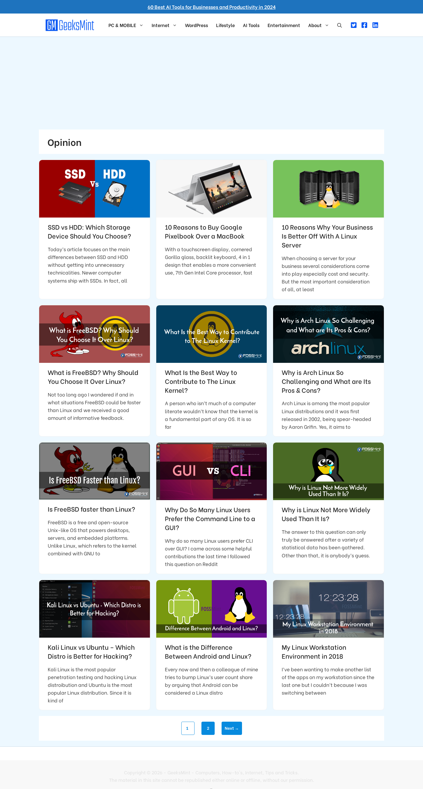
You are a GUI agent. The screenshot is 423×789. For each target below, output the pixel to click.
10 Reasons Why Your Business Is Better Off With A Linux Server (327, 235)
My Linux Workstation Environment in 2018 (314, 651)
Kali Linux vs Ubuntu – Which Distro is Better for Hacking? (91, 651)
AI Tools (251, 25)
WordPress (196, 25)
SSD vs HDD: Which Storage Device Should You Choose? (89, 231)
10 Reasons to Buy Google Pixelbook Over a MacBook (205, 231)
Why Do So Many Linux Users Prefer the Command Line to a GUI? (210, 518)
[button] (339, 25)
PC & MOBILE (122, 25)
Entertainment (284, 25)
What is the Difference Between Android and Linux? (208, 651)
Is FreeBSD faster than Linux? (91, 508)
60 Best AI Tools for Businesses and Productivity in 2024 (212, 6)
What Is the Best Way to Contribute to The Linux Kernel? (201, 380)
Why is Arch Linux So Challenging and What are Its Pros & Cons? (326, 380)
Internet (160, 25)
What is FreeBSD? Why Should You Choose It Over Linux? (93, 376)
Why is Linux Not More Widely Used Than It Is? (326, 514)
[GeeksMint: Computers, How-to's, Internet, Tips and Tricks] (70, 24)
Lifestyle (225, 25)
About (315, 25)
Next (232, 728)
